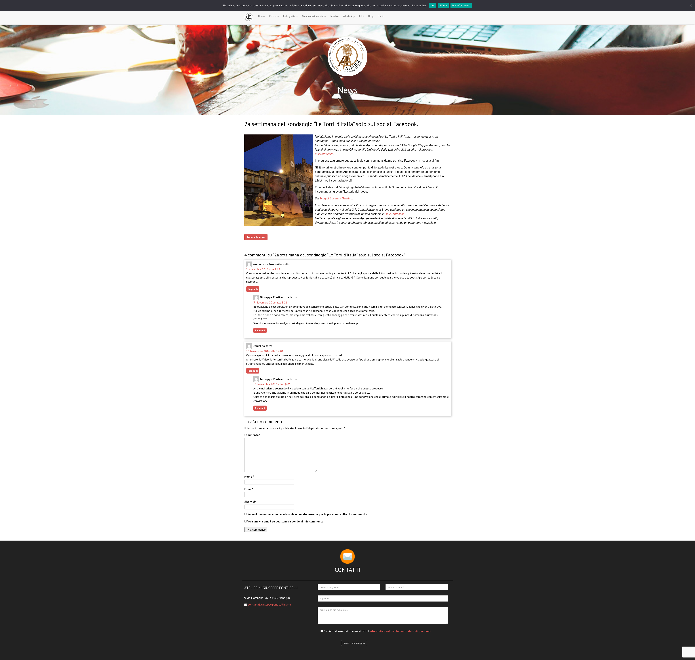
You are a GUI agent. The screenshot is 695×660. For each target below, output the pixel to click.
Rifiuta (443, 5)
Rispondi (253, 289)
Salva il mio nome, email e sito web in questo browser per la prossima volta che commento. (307, 514)
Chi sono (274, 16)
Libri (361, 16)
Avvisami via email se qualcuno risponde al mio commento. (285, 521)
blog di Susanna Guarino (336, 198)
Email (248, 489)
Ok (432, 5)
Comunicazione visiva (314, 16)
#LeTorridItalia (324, 153)
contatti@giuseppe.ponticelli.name (269, 604)
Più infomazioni (461, 5)
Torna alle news (256, 237)
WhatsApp (349, 16)
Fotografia (289, 16)
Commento (252, 435)
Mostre (334, 16)
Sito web (250, 501)
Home (261, 16)
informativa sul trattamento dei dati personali (400, 631)
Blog (371, 16)
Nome (249, 476)
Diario (381, 16)
